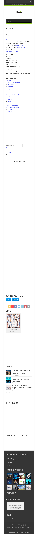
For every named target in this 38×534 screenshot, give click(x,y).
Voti (9, 114)
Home (9, 28)
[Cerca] (31, 1)
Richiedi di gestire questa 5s (13, 82)
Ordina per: (12, 95)
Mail (28, 532)
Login (8, 299)
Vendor (8, 40)
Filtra (7, 93)
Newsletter (9, 462)
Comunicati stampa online (13, 460)
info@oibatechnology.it (12, 51)
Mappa (9, 89)
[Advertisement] (19, 227)
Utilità (9, 101)
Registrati (15, 299)
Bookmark (8, 80)
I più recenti (11, 96)
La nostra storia (11, 519)
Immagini (10, 86)
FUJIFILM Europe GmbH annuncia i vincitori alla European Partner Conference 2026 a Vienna (21, 372)
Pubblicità (9, 458)
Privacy (9, 465)
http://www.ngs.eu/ (11, 53)
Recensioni (11, 84)
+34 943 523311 (19, 45)
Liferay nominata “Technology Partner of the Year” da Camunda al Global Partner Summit (21, 379)
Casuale (10, 99)
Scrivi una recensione (12, 105)
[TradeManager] (19, 14)
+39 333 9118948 (20, 47)
